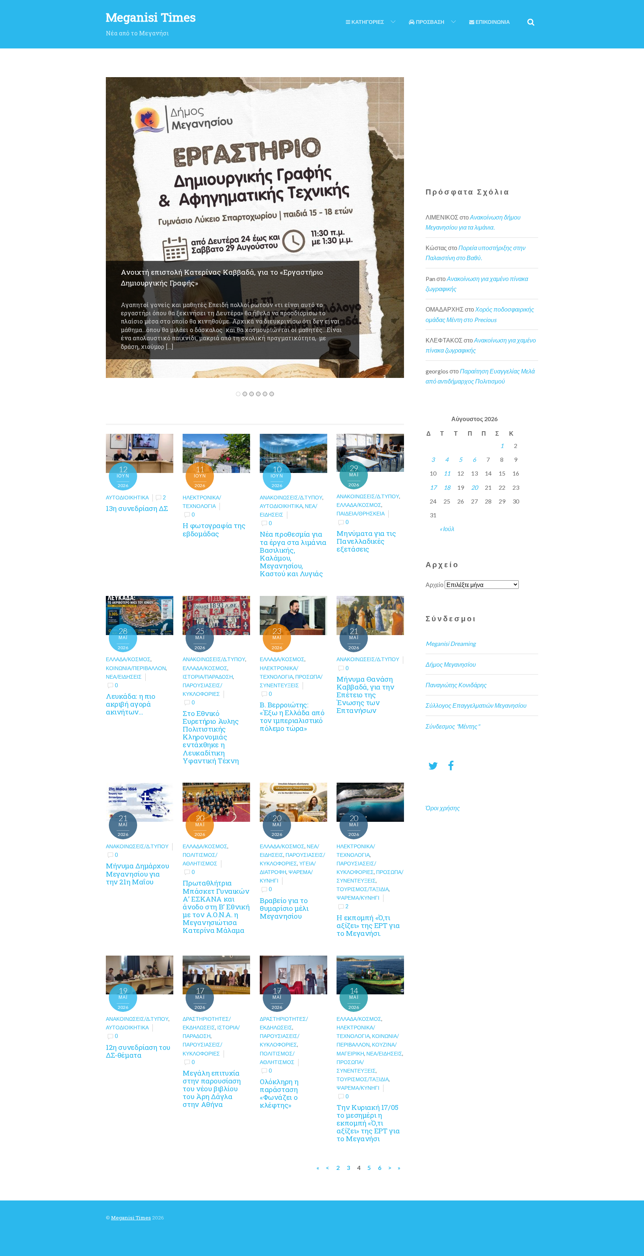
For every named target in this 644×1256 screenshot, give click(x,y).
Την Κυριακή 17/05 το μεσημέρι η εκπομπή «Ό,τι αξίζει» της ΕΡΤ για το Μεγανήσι (368, 1122)
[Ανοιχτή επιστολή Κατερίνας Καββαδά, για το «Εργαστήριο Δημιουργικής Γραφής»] (255, 372)
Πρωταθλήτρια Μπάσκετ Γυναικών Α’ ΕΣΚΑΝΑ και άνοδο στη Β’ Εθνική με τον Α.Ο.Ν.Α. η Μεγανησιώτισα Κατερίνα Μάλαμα (216, 906)
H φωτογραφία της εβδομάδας (214, 529)
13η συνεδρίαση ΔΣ (137, 508)
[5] (265, 394)
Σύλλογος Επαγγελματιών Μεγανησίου (476, 705)
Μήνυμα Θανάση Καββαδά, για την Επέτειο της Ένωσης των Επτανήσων (365, 694)
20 (474, 487)
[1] (238, 394)
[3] (251, 394)
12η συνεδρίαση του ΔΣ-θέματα (138, 1051)
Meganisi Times (131, 1217)
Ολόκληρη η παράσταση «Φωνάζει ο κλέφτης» (279, 1093)
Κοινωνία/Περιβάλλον (136, 668)
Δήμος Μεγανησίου (451, 664)
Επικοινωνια (492, 22)
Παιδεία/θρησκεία (361, 513)
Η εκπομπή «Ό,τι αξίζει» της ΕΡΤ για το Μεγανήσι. (368, 925)
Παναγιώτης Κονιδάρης (456, 684)
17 (433, 487)
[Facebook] (450, 765)
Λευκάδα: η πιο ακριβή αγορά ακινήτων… (130, 703)
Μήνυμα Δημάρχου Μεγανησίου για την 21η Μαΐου (137, 873)
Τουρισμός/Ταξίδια (363, 889)
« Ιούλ (446, 528)
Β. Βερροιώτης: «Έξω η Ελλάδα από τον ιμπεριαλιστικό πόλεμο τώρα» (292, 716)
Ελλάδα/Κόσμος (359, 505)
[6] (271, 394)
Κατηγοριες (367, 22)
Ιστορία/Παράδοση (208, 676)
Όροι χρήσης (443, 807)
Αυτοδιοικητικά (127, 497)
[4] (258, 394)
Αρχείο (434, 584)
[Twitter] (433, 765)
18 (446, 487)
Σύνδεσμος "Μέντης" (453, 726)
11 (446, 473)
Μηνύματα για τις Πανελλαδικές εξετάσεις (366, 540)
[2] (245, 394)
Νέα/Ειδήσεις (124, 676)
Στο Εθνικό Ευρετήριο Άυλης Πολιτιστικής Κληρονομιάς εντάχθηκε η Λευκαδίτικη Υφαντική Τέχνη (211, 737)
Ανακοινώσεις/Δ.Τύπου (291, 497)
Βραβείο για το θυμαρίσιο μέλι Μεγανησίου (284, 908)
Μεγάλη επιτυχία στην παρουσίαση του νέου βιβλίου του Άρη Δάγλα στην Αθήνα (211, 1088)
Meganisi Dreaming (451, 643)
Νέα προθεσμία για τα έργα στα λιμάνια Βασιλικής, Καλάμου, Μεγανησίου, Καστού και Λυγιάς (293, 553)
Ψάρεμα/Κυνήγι (358, 897)
